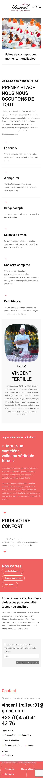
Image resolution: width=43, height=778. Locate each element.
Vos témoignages (12, 740)
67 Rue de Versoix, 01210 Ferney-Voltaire (22, 698)
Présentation (10, 735)
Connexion (9, 774)
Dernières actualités (13, 745)
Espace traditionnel (13, 578)
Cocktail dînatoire (12, 571)
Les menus (9, 584)
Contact (31, 745)
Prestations (27, 735)
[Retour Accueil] (21, 7)
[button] (37, 7)
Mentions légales (28, 769)
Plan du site (10, 769)
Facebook (9, 755)
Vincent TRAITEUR (29, 763)
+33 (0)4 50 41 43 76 (19, 720)
